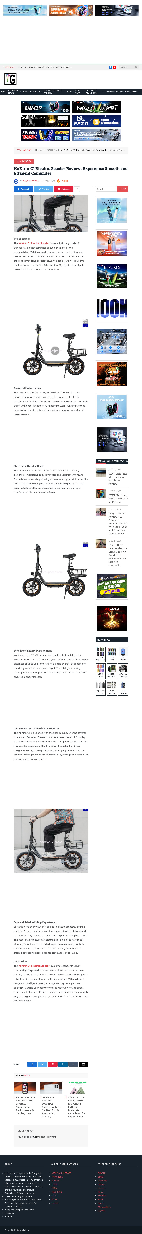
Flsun (100, 1192)
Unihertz (102, 1188)
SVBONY (102, 1173)
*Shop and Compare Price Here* (19, 1209)
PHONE (36, 91)
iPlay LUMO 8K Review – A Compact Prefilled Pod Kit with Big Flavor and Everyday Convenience (117, 523)
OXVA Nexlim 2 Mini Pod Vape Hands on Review (117, 478)
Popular (101, 461)
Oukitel (101, 1203)
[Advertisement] (71, 40)
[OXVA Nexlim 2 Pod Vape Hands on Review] (101, 493)
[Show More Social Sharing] (77, 189)
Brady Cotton (31, 181)
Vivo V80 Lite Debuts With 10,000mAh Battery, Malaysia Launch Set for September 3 (76, 1107)
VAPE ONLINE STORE (61, 1173)
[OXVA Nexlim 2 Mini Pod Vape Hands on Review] (101, 472)
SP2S (54, 1195)
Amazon (27, 91)
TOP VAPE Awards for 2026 (52, 92)
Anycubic (102, 1195)
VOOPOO (56, 1180)
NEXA (54, 1188)
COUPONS (24, 161)
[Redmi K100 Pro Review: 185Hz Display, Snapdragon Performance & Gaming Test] (25, 1088)
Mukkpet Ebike (104, 1207)
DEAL (127, 91)
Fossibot (102, 1184)
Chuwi (100, 1176)
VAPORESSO (57, 1176)
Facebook (9, 1213)
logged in (34, 1136)
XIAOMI (129, 461)
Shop (134, 91)
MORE (119, 91)
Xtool (100, 1199)
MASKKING (57, 1192)
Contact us (10, 1193)
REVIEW (109, 91)
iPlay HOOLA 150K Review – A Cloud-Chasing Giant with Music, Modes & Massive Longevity (118, 555)
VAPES (69, 91)
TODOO (55, 1203)
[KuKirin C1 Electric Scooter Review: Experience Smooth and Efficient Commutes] (51, 213)
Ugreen (101, 1210)
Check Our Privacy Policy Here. (18, 1196)
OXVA (54, 1184)
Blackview (102, 1180)
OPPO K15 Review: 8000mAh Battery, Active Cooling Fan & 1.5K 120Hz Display (46, 67)
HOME (4, 91)
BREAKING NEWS (13, 92)
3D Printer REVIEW (115, 461)
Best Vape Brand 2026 (91, 92)
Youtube (8, 1216)
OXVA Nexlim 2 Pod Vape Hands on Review (118, 499)
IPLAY (54, 1199)
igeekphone (25, 1230)
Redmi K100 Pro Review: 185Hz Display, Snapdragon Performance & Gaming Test (25, 1105)
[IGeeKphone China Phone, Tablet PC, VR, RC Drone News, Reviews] (10, 79)
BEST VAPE (77, 92)
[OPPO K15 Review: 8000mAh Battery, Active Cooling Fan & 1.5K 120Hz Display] (51, 1088)
